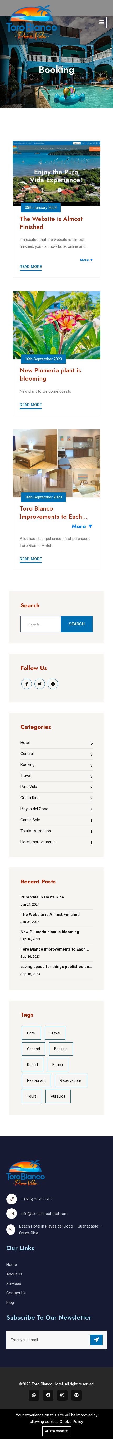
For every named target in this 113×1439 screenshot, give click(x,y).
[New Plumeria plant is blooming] (56, 325)
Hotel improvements (38, 842)
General (27, 753)
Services (13, 1283)
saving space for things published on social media (54, 967)
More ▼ (86, 260)
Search (77, 624)
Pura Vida (28, 786)
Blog (10, 1302)
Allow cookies (56, 1431)
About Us (14, 1274)
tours (32, 1096)
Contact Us (16, 1293)
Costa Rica (29, 797)
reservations (71, 1080)
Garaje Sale (30, 819)
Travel (25, 775)
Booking (27, 764)
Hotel (25, 742)
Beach (57, 1065)
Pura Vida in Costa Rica (42, 897)
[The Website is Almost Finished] (56, 174)
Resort (32, 1065)
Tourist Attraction (35, 831)
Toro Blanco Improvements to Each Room (51, 512)
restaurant (36, 1080)
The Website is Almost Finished (51, 223)
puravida (58, 1096)
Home (11, 1264)
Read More (31, 266)
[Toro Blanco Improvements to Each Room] (56, 463)
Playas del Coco (34, 808)
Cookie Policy (71, 1421)
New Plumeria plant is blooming (50, 374)
